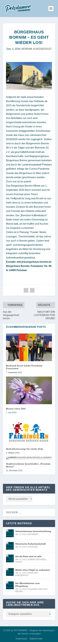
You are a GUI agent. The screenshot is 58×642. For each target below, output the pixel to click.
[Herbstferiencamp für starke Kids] (29, 430)
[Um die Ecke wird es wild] (10, 558)
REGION (19, 591)
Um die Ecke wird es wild (28, 556)
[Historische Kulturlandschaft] (10, 546)
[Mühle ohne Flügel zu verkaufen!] (10, 572)
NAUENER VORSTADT (37, 589)
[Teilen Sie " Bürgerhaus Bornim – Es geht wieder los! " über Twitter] (32, 290)
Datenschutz (36, 638)
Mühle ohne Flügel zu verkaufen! (32, 570)
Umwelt (18, 562)
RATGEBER (33, 534)
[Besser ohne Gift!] (29, 390)
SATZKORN (33, 547)
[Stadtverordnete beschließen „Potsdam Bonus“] (29, 458)
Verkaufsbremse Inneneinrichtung (33, 531)
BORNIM (27, 49)
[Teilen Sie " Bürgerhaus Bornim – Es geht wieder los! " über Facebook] (26, 290)
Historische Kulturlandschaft (30, 544)
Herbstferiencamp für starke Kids (24, 449)
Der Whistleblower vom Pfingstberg (27, 584)
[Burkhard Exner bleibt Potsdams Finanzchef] (29, 347)
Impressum (21, 638)
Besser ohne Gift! (16, 408)
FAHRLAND (33, 573)
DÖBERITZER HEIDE (37, 559)
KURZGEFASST (42, 49)
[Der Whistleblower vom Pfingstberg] (10, 585)
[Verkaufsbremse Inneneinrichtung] (10, 533)
